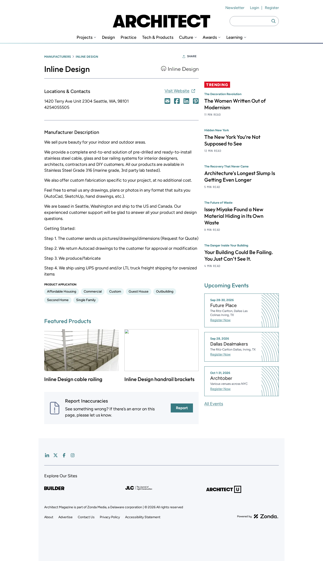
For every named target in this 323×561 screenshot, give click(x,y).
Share (191, 56)
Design (108, 37)
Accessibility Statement (142, 517)
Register (272, 7)
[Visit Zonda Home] (258, 516)
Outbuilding (164, 291)
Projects (84, 37)
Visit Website (177, 90)
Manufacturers (57, 56)
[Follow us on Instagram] (72, 455)
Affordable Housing (61, 291)
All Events (213, 403)
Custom (115, 291)
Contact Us (86, 517)
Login (254, 7)
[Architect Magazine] (161, 21)
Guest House (138, 291)
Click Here (167, 101)
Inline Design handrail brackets (159, 379)
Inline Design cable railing (73, 379)
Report (182, 408)
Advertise (65, 517)
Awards (210, 37)
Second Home (58, 300)
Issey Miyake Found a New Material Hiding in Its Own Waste (233, 216)
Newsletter (234, 7)
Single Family (86, 300)
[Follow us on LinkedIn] (47, 455)
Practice (128, 37)
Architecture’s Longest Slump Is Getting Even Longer (239, 176)
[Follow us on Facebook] (64, 455)
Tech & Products (157, 37)
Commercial (93, 291)
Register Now (220, 320)
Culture (186, 37)
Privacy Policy (110, 517)
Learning (234, 37)
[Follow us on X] (55, 455)
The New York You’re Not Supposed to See (232, 140)
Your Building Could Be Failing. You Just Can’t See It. (238, 255)
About (48, 517)
